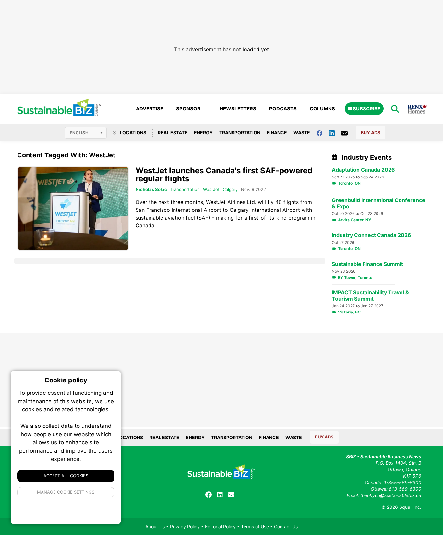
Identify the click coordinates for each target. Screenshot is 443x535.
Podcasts (283, 109)
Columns (322, 109)
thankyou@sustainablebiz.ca (390, 495)
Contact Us (286, 526)
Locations (132, 132)
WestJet (211, 189)
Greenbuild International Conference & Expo (378, 203)
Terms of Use (255, 526)
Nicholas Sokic (151, 189)
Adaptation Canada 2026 (363, 170)
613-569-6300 (405, 489)
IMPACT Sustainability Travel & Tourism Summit (370, 296)
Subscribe (366, 109)
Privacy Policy (185, 526)
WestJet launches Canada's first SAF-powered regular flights (224, 174)
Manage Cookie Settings (66, 492)
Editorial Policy (220, 526)
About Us (155, 526)
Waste (301, 132)
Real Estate (172, 132)
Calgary (230, 189)
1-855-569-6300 (402, 482)
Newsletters (238, 109)
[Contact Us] (347, 132)
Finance (277, 132)
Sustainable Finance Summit (367, 264)
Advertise (149, 109)
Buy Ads (370, 132)
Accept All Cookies (65, 475)
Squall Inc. (410, 507)
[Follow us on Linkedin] (335, 132)
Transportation (239, 132)
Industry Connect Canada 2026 (371, 235)
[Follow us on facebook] (323, 132)
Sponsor (188, 109)
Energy (203, 132)
